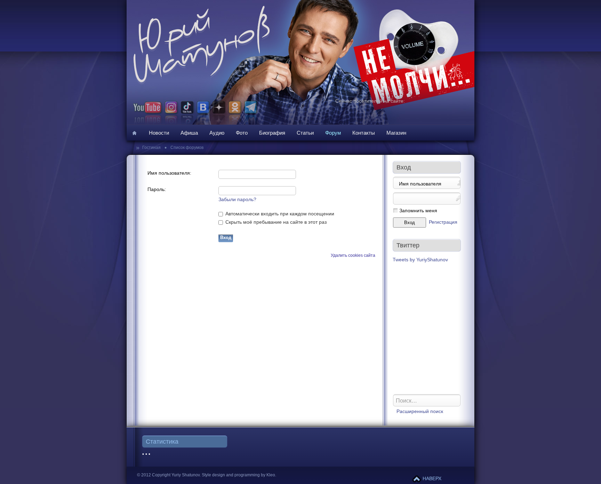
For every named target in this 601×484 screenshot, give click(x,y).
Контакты (363, 133)
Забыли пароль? (237, 199)
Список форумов (186, 147)
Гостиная (152, 147)
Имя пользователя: (169, 173)
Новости (159, 133)
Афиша (189, 133)
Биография (272, 133)
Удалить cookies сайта (353, 255)
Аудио (216, 133)
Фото (242, 133)
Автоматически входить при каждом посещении (279, 213)
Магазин (396, 133)
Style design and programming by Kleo (238, 475)
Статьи (305, 133)
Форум (333, 133)
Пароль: (156, 189)
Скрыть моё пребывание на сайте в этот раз (275, 222)
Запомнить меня (418, 210)
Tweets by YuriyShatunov (420, 259)
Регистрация (443, 222)
